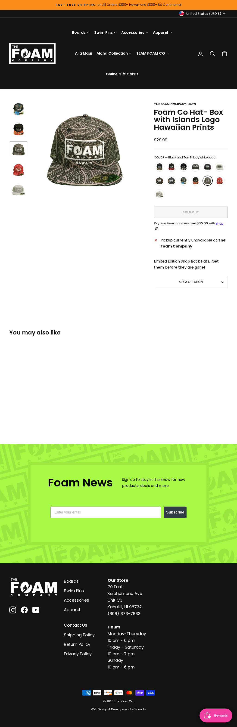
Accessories (76, 600)
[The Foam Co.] (33, 587)
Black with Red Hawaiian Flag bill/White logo (171, 166)
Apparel (72, 610)
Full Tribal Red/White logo (219, 180)
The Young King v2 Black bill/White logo (171, 180)
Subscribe (175, 512)
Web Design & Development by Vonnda (118, 709)
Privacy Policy (78, 654)
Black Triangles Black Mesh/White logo (195, 166)
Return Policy (77, 644)
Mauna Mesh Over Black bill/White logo (159, 180)
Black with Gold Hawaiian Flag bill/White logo (159, 166)
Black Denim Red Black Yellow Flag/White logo (195, 180)
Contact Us (75, 625)
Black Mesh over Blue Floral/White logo (183, 180)
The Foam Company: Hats (175, 104)
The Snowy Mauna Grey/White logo (159, 194)
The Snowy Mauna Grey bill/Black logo (219, 166)
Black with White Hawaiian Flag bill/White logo (183, 166)
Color (184, 157)
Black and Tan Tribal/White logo (207, 180)
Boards (71, 581)
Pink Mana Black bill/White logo (207, 166)
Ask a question (191, 282)
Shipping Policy (79, 635)
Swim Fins (74, 591)
